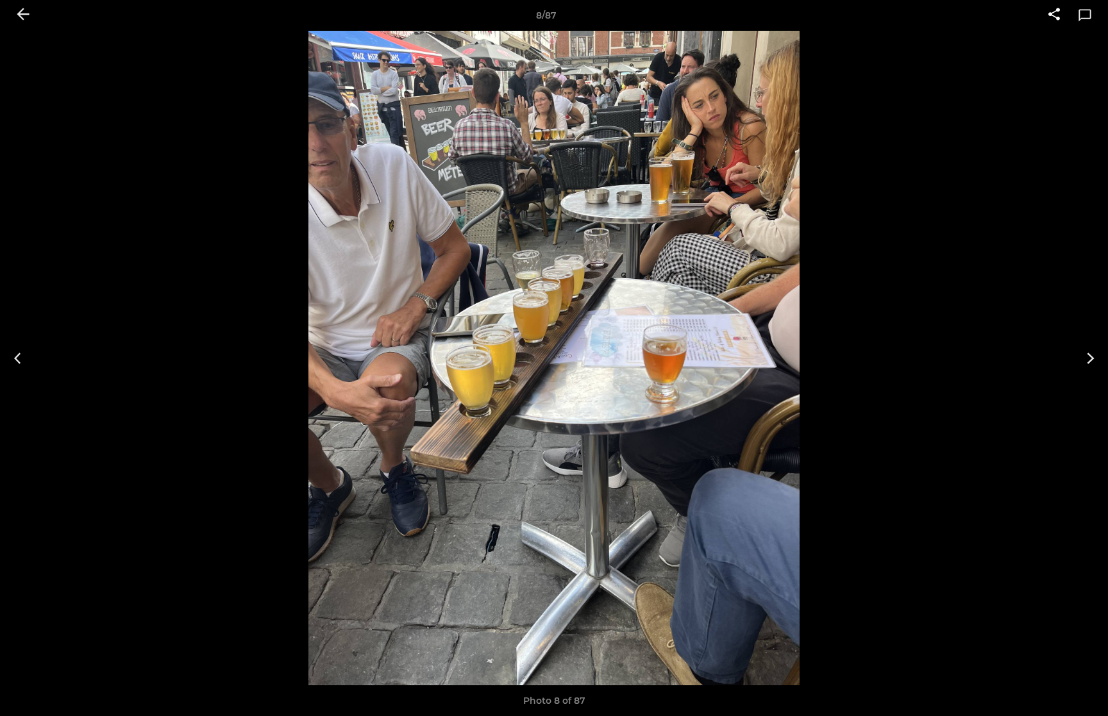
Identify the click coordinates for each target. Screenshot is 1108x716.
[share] (1054, 15)
